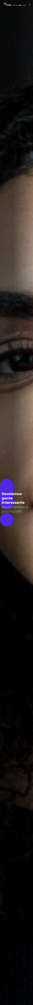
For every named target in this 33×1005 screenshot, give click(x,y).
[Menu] (29, 4)
